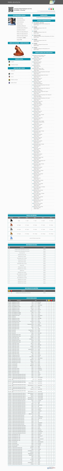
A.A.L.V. (12, 76)
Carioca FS (13, 70)
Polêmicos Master (14, 64)
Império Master (14, 82)
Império (12, 61)
